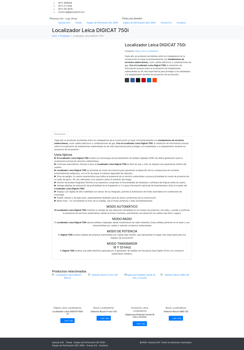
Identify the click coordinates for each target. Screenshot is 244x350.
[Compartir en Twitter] (138, 80)
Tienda (78, 22)
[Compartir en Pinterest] (143, 80)
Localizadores (152, 51)
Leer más (68, 320)
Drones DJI (166, 22)
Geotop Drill (64, 22)
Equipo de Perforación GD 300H (102, 22)
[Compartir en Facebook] (132, 80)
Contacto (181, 22)
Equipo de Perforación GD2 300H (139, 22)
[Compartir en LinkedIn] (149, 80)
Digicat (137, 51)
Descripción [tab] (60, 134)
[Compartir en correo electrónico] (127, 80)
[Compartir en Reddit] (154, 80)
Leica (143, 51)
